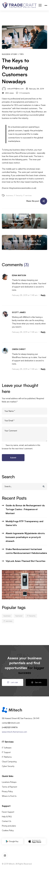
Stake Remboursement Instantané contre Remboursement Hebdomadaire (26, 551)
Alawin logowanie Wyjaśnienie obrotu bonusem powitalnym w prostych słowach (25, 537)
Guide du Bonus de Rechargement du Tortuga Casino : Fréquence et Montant (25, 509)
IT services (27, 195)
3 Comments (24, 93)
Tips (21, 54)
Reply (43, 295)
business (9, 195)
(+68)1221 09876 (10, 727)
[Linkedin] (5, 856)
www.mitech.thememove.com (14, 732)
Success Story (9, 54)
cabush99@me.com (15, 89)
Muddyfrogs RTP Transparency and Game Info (24, 523)
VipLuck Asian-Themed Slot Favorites (25, 561)
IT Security (18, 195)
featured (18, 616)
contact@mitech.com (11, 723)
